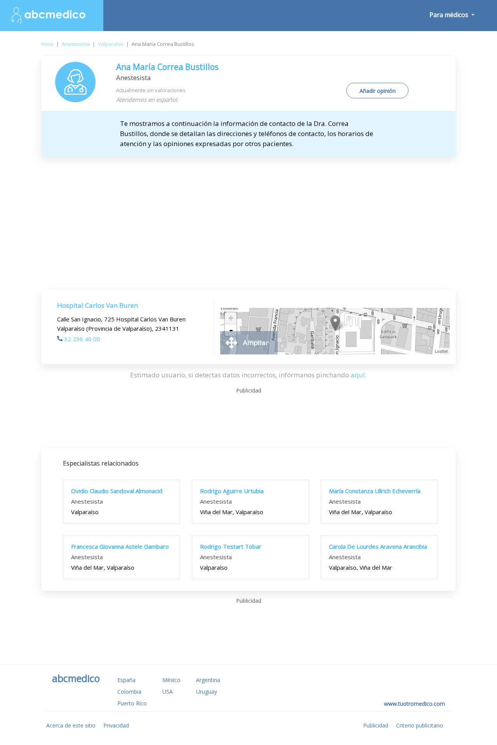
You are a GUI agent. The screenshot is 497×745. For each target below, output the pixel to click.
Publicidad (375, 725)
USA (167, 691)
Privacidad (116, 725)
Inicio (48, 43)
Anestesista (76, 43)
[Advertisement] (248, 215)
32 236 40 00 (82, 339)
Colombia (129, 691)
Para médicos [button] (449, 14)
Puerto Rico (132, 703)
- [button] (231, 330)
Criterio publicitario (419, 725)
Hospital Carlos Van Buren (97, 305)
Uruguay (206, 691)
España (126, 680)
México (171, 680)
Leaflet (441, 351)
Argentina (208, 680)
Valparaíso (110, 43)
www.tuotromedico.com (414, 703)
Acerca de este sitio (71, 725)
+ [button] (230, 318)
